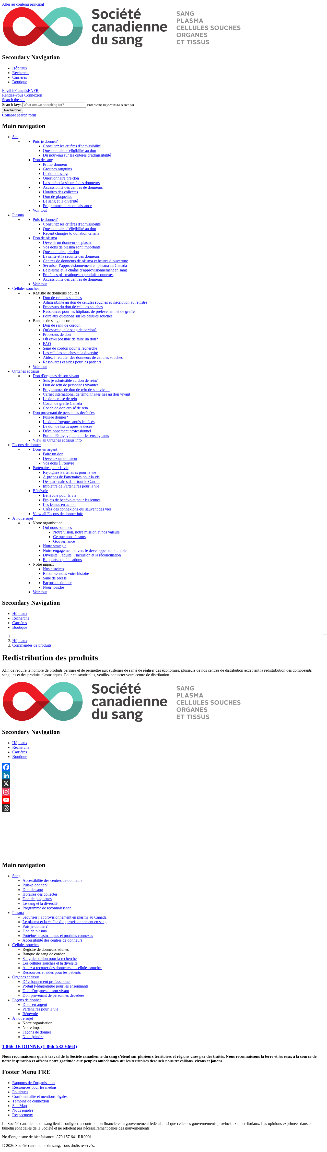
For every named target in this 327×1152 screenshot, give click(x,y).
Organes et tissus (25, 371)
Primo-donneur (55, 164)
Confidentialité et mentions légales (39, 1096)
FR (36, 90)
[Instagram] (163, 792)
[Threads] (163, 808)
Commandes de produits (31, 645)
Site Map (19, 1105)
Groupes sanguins (57, 169)
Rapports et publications (62, 559)
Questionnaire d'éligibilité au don (69, 150)
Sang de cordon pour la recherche (70, 348)
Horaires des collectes (60, 192)
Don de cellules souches (62, 297)
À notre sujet (22, 518)
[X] (163, 783)
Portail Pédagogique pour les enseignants (76, 435)
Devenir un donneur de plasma (67, 242)
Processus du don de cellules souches (73, 307)
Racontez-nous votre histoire (66, 573)
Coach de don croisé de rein (65, 408)
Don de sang (43, 160)
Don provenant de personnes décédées (64, 412)
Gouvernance (64, 541)
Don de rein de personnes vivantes (70, 385)
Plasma (18, 215)
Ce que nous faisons (69, 537)
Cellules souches (25, 288)
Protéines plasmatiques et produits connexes (78, 274)
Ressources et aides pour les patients (72, 362)
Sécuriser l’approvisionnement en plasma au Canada (85, 265)
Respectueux (22, 1115)
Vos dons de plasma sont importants (71, 247)
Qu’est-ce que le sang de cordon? (70, 330)
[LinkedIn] (163, 775)
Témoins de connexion (30, 1101)
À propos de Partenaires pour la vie (71, 477)
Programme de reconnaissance (67, 206)
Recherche (20, 72)
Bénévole (40, 491)
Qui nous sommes (57, 527)
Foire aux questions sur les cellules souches (77, 316)
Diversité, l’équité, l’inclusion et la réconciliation (82, 555)
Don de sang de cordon (61, 325)
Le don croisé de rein (60, 399)
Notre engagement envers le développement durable (84, 550)
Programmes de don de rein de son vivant (76, 389)
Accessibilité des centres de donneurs (73, 187)
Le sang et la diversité (60, 201)
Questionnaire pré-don (61, 178)
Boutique (19, 82)
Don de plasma (45, 238)
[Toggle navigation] (325, 634)
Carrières (19, 77)
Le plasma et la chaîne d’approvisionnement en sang (85, 270)
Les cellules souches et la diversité (70, 353)
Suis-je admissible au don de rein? (70, 380)
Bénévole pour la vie (59, 495)
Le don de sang (55, 173)
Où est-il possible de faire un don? (70, 339)
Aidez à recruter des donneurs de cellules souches (83, 357)
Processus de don (57, 334)
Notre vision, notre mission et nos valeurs (86, 532)
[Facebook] (163, 767)
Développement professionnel (67, 431)
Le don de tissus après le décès (67, 426)
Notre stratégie (54, 546)
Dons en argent (45, 449)
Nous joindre (53, 587)
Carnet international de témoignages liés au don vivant (86, 394)
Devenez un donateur (60, 458)
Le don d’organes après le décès (69, 422)
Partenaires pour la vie (50, 468)
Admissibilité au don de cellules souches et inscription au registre (95, 302)
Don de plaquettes (57, 196)
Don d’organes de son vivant (56, 376)
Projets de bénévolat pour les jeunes (71, 500)
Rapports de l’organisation (33, 1082)
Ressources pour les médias (34, 1087)
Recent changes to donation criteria (71, 233)
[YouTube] (163, 800)
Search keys (11, 104)
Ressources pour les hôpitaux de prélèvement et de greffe (89, 311)
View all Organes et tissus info (57, 440)
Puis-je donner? (45, 141)
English (8, 90)
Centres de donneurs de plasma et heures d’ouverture (85, 261)
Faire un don (53, 454)
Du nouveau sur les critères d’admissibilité (77, 155)
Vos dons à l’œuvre (58, 463)
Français (21, 90)
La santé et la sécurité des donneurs (71, 183)
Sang (16, 137)
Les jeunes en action (59, 504)
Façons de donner (26, 445)
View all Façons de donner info (58, 514)
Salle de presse (55, 578)
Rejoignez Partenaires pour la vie (69, 472)
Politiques (20, 1092)
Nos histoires (53, 569)
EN (30, 90)
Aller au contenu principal (23, 4)
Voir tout (40, 210)
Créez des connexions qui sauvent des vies (77, 509)
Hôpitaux (19, 68)
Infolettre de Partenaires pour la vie (71, 486)
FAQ (47, 343)
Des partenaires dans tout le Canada (71, 481)
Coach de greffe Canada (62, 403)
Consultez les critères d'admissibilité (72, 146)
